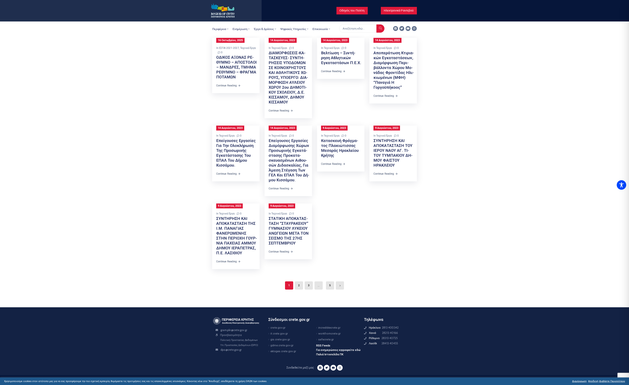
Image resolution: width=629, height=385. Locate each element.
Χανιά (383, 332)
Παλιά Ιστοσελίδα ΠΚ (329, 354)
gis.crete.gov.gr (280, 339)
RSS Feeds (323, 345)
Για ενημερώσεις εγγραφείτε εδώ (338, 350)
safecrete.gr (326, 339)
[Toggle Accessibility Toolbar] (621, 185)
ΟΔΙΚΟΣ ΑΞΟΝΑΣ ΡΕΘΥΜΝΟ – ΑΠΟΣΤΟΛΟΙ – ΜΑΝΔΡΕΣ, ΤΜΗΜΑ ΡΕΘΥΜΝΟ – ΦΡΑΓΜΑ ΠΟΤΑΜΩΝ (236, 67)
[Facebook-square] (395, 28)
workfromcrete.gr (329, 333)
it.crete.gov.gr (279, 333)
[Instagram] (414, 28)
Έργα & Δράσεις (264, 29)
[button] (352, 10)
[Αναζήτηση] (380, 28)
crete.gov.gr (278, 327)
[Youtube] (408, 28)
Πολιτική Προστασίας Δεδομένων (239, 340)
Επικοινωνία (320, 29)
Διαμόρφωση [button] (579, 381)
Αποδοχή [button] (593, 381)
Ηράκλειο (384, 327)
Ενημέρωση (240, 29)
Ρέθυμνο (383, 338)
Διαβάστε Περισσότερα (612, 381)
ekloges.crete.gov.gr (283, 351)
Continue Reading (226, 85)
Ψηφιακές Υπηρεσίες (293, 29)
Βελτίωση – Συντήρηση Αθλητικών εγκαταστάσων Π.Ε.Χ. (341, 58)
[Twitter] (401, 28)
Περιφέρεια (219, 29)
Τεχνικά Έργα (248, 48)
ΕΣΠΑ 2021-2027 (229, 48)
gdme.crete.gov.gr (282, 345)
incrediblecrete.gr (329, 327)
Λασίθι (383, 343)
